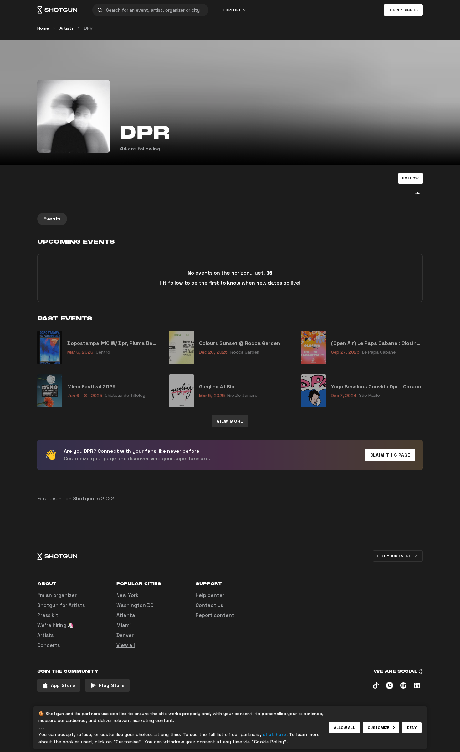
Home (43, 28)
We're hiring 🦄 (55, 625)
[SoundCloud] (417, 193)
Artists (66, 28)
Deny (412, 727)
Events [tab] (52, 218)
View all (125, 645)
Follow (410, 178)
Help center (210, 595)
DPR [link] (88, 28)
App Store (63, 685)
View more (230, 421)
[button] (410, 178)
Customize (379, 727)
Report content (215, 615)
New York (127, 595)
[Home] (57, 10)
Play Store (112, 685)
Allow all (344, 727)
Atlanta (125, 615)
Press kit (47, 615)
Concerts (48, 645)
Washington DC (134, 605)
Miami (123, 625)
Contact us (209, 605)
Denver (125, 635)
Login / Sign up (403, 10)
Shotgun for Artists (61, 605)
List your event (394, 555)
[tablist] (230, 219)
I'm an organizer (57, 595)
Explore (232, 10)
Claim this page (390, 455)
